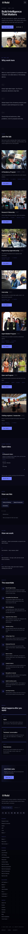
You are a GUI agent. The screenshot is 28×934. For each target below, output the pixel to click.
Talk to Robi (7, 808)
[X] (9, 813)
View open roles (6, 27)
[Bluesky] (18, 813)
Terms (9, 930)
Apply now (8, 777)
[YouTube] (15, 813)
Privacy (4, 930)
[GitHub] (3, 813)
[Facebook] (24, 813)
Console (17, 808)
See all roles (6, 478)
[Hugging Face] (6, 813)
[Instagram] (21, 813)
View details (6, 183)
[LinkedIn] (12, 813)
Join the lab (18, 27)
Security (15, 930)
